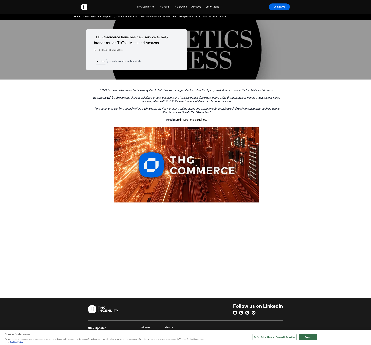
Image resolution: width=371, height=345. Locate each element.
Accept (308, 337)
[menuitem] (145, 7)
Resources (90, 17)
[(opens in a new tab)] (235, 313)
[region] (185, 337)
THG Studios (180, 7)
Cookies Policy (16, 342)
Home (77, 17)
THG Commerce (145, 7)
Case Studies (212, 7)
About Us (196, 7)
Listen (102, 62)
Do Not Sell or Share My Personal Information (274, 337)
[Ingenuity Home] (84, 7)
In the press (106, 17)
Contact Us (279, 7)
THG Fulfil (163, 7)
